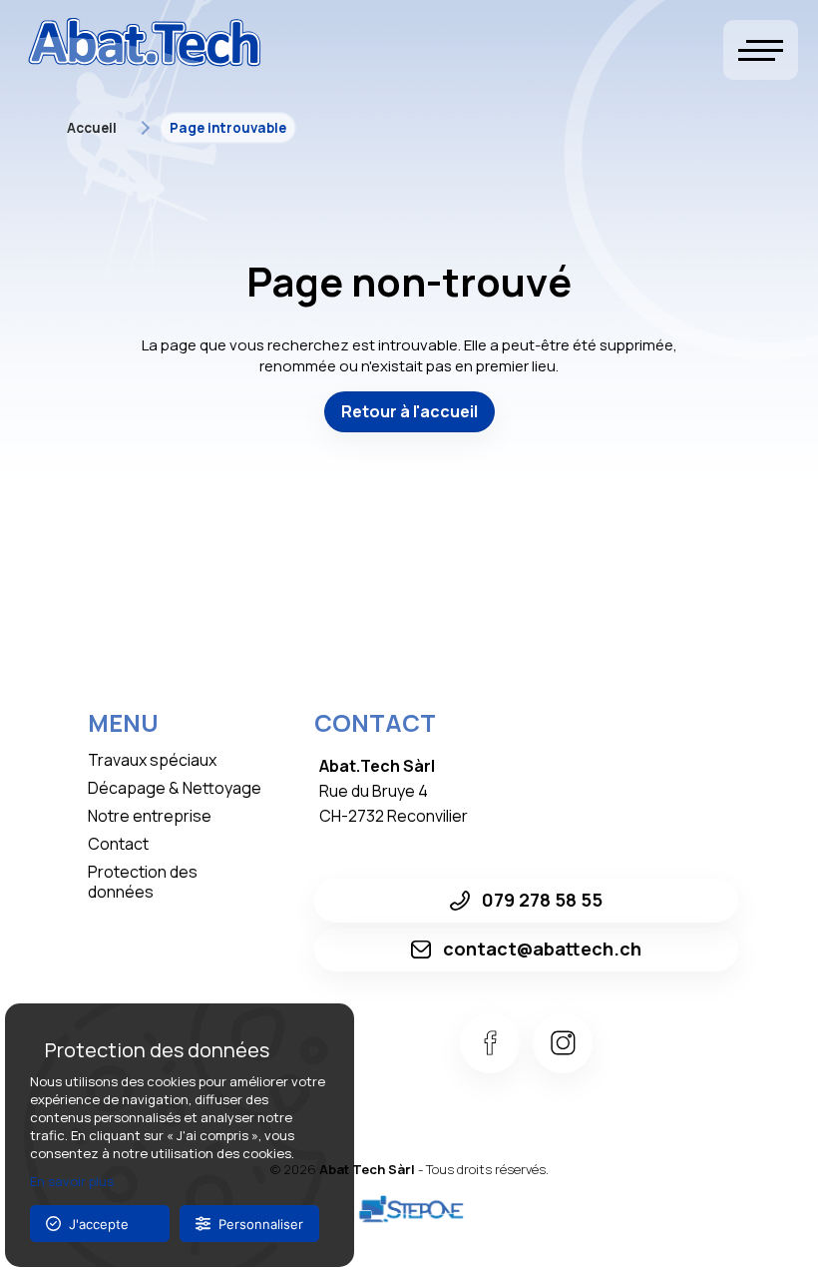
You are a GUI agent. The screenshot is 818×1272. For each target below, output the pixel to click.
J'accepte (95, 1224)
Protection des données (143, 882)
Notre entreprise (149, 816)
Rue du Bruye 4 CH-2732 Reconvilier (395, 791)
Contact (118, 844)
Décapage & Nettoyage (174, 788)
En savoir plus (72, 1181)
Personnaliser (256, 1224)
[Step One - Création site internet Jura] (409, 1209)
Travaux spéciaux (152, 760)
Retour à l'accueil (409, 411)
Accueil (92, 128)
